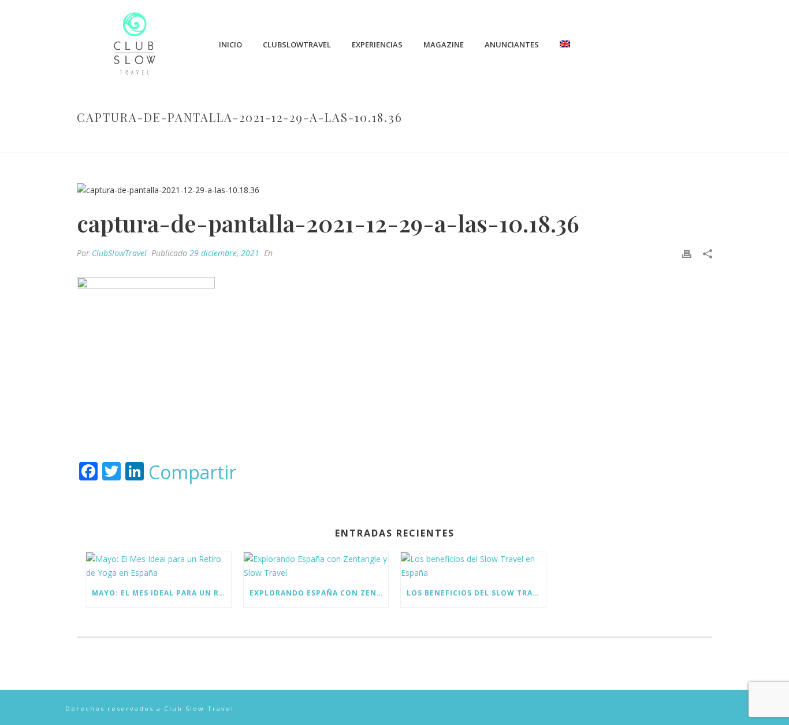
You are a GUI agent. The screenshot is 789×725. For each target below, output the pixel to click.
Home (319, 142)
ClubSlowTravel (297, 44)
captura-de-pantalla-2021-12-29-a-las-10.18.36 (427, 142)
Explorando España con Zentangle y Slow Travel (319, 593)
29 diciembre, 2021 (224, 252)
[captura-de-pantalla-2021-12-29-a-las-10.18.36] (394, 189)
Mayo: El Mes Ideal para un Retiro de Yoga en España (161, 593)
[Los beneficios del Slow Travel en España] (473, 565)
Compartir (192, 472)
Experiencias (377, 44)
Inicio (230, 44)
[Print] (686, 253)
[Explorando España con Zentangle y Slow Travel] (316, 565)
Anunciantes (512, 44)
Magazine (443, 44)
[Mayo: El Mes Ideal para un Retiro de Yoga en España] (158, 565)
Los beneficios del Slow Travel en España (476, 593)
